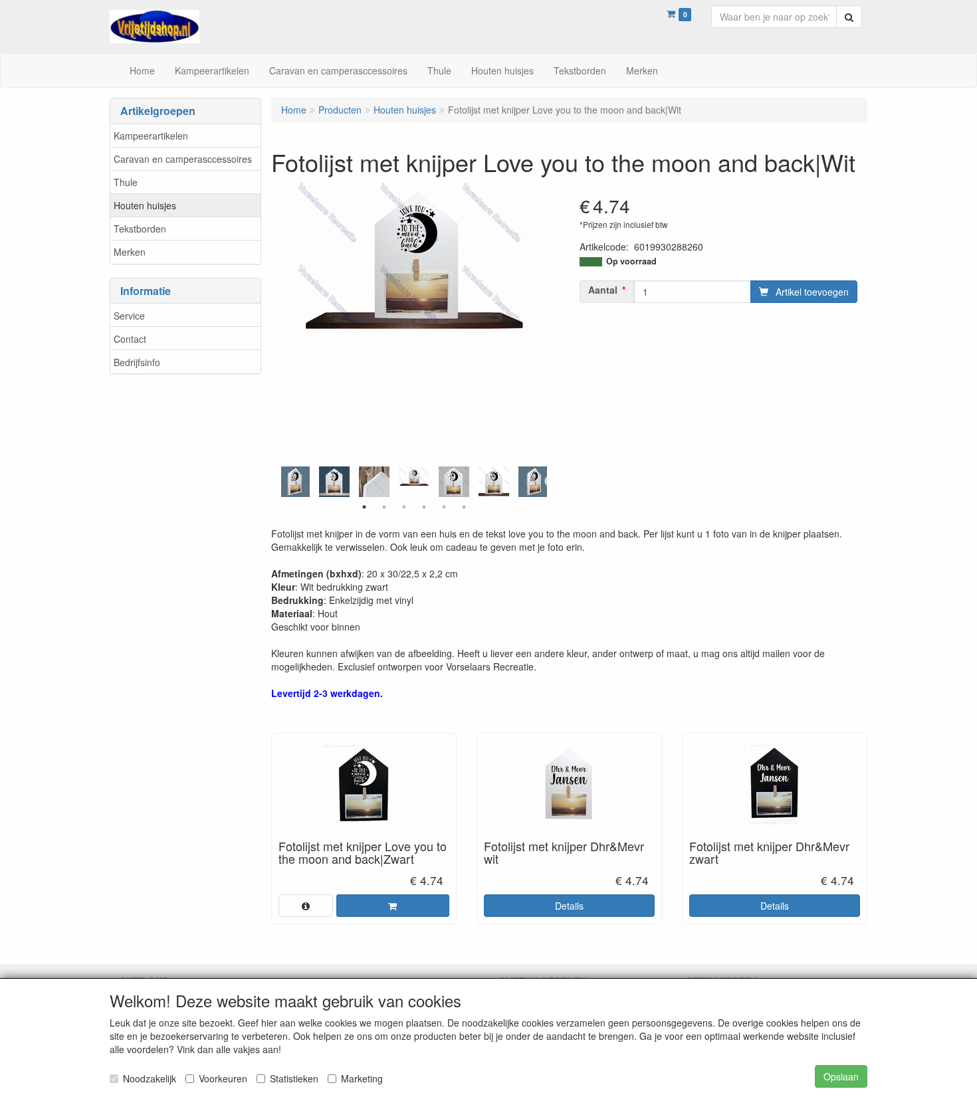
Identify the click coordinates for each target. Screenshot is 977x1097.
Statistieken (294, 1078)
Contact (130, 339)
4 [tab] (424, 507)
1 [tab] (364, 507)
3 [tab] (404, 507)
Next (550, 481)
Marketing (362, 1078)
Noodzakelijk (149, 1078)
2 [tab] (384, 507)
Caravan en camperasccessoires (183, 158)
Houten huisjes (145, 205)
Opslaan (841, 1076)
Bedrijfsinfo (137, 362)
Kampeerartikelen (151, 135)
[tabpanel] (414, 476)
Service (129, 315)
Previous (277, 481)
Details (569, 905)
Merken (130, 251)
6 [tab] (464, 507)
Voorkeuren (223, 1078)
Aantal (602, 289)
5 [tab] (444, 507)
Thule (126, 182)
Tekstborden (140, 228)
